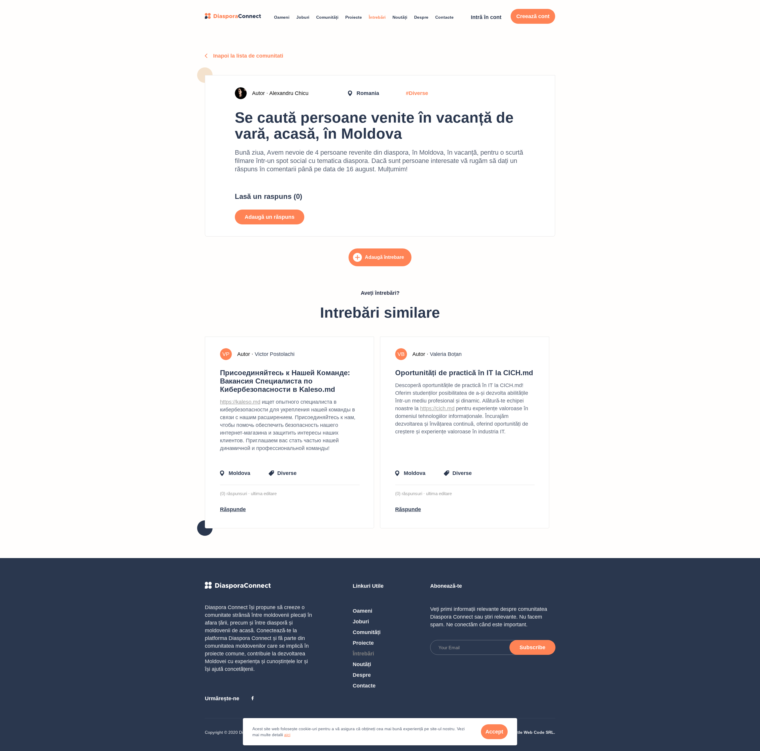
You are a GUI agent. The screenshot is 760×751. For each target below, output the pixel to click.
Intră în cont (486, 17)
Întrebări (377, 17)
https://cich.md (437, 408)
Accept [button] (494, 732)
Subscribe (532, 647)
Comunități (327, 17)
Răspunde (233, 509)
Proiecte (353, 17)
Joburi (302, 17)
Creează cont (533, 16)
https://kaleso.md (240, 402)
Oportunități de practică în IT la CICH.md (464, 373)
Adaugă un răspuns (269, 217)
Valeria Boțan (446, 354)
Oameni (281, 17)
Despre (421, 17)
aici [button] (287, 734)
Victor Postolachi (274, 354)
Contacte (444, 17)
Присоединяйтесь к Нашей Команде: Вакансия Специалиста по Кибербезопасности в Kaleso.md (285, 381)
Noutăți (399, 17)
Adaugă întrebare (384, 257)
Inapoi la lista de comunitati (248, 56)
